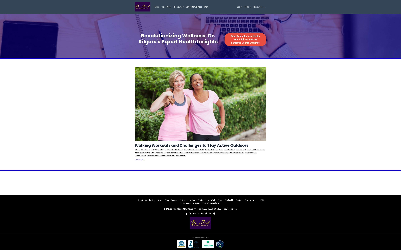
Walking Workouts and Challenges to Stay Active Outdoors (191, 145)
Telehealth (229, 200)
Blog (167, 200)
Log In (239, 7)
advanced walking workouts (142, 149)
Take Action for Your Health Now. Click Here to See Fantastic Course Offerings (245, 39)
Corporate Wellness (194, 7)
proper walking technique (236, 152)
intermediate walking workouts (257, 149)
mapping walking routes (158, 152)
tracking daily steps (140, 155)
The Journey (178, 7)
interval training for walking (142, 152)
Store (206, 7)
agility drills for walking (158, 149)
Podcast (174, 200)
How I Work (166, 7)
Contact (239, 200)
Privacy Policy (250, 200)
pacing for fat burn (207, 152)
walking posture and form (167, 155)
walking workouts (180, 155)
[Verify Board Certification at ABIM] (181, 244)
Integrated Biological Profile (192, 200)
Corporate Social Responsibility (206, 203)
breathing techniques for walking (208, 149)
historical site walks (242, 149)
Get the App (150, 200)
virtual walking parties (153, 155)
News (160, 200)
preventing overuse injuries (221, 152)
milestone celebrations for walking (175, 152)
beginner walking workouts (191, 149)
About (157, 7)
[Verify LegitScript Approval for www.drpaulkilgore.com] (220, 244)
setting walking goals (250, 152)
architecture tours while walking (174, 149)
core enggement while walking (227, 149)
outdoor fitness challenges (193, 152)
